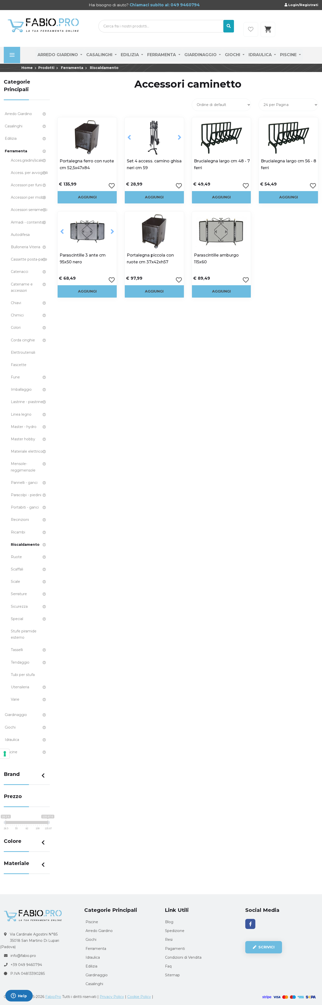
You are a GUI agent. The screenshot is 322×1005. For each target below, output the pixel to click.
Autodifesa (20, 234)
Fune (15, 377)
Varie (15, 699)
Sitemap (172, 975)
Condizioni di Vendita (183, 957)
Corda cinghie (23, 340)
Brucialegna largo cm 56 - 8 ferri (288, 164)
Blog (169, 922)
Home (27, 67)
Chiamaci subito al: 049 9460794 (164, 5)
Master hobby (23, 439)
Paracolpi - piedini (26, 495)
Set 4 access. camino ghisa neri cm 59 (154, 164)
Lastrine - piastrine (27, 402)
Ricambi (18, 532)
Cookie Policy (139, 996)
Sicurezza (19, 606)
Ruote (16, 557)
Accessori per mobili (28, 197)
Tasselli (17, 650)
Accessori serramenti (29, 209)
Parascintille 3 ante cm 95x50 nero (83, 258)
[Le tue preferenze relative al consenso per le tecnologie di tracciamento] (5, 754)
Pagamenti (175, 948)
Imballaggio (21, 389)
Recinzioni (20, 519)
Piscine (289, 54)
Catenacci (19, 271)
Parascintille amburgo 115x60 (216, 258)
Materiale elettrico (27, 451)
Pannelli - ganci (24, 482)
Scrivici (265, 947)
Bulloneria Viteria (25, 247)
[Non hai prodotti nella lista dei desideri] (251, 29)
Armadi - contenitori (28, 222)
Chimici (17, 315)
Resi (169, 939)
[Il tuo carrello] (268, 29)
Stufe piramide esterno (23, 634)
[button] (129, 137)
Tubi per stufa (23, 674)
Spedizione (174, 930)
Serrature (19, 594)
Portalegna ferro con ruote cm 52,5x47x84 (87, 164)
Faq (168, 966)
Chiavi (16, 303)
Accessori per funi (26, 185)
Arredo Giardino (58, 54)
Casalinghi (100, 54)
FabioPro (53, 996)
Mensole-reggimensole (23, 466)
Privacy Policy (112, 996)
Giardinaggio (201, 54)
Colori (16, 327)
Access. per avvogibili (29, 172)
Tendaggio (20, 662)
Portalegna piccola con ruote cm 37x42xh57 (150, 258)
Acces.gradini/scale (27, 160)
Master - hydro (23, 426)
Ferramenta (162, 54)
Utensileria (20, 687)
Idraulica (261, 54)
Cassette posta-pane (29, 259)
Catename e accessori (22, 287)
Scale (15, 581)
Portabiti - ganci (25, 507)
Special (17, 619)
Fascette (18, 365)
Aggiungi (87, 197)
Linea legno (21, 414)
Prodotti (46, 67)
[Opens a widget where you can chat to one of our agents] (19, 996)
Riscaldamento (104, 67)
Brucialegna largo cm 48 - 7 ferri (222, 164)
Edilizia (130, 54)
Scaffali (17, 569)
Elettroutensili (23, 352)
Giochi (233, 54)
